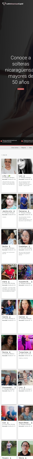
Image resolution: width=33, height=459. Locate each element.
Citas (30, 147)
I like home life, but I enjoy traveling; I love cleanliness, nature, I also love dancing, (8, 183)
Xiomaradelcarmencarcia (7, 387)
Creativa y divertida (23, 358)
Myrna (21, 458)
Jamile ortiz (7, 211)
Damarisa (23, 211)
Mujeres (23, 147)
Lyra (20, 176)
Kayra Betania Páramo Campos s (24, 423)
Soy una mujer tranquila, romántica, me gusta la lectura (24, 253)
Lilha (4, 176)
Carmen (22, 317)
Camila (5, 317)
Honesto (4, 217)
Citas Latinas (14, 147)
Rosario (5, 458)
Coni (4, 423)
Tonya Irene (23, 352)
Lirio (21, 387)
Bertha (5, 246)
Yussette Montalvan (24, 282)
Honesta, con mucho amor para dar (8, 253)
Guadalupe (23, 246)
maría (4, 282)
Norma (5, 352)
